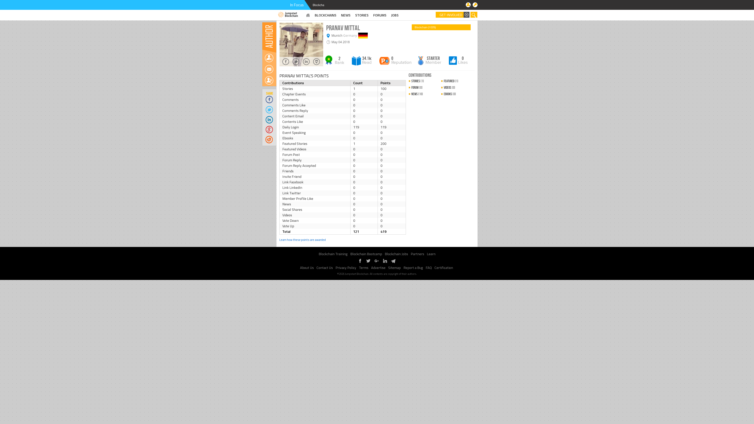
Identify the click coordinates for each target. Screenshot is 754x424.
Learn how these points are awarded (302, 240)
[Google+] (376, 262)
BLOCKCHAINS (325, 15)
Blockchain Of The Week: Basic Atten (337, 5)
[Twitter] (368, 262)
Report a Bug (413, 267)
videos (449, 88)
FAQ (429, 267)
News (417, 94)
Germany (350, 35)
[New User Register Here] (468, 4)
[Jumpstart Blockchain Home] (308, 15)
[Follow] (269, 58)
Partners (417, 254)
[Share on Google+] (269, 129)
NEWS (345, 15)
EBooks (450, 94)
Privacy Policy (346, 267)
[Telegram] (393, 262)
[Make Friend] (269, 80)
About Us (307, 267)
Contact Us (325, 267)
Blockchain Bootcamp (366, 254)
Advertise (378, 267)
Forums (379, 15)
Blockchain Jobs (396, 254)
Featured (451, 81)
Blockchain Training (333, 254)
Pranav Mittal (343, 28)
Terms (363, 267)
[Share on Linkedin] (269, 119)
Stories (362, 15)
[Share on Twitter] (269, 109)
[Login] (475, 4)
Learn (431, 254)
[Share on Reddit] (269, 139)
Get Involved (451, 15)
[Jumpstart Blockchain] (288, 14)
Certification (444, 267)
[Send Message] (269, 69)
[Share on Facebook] (269, 99)
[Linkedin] (385, 262)
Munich (336, 35)
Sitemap (394, 267)
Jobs (395, 15)
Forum (417, 88)
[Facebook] (360, 262)
